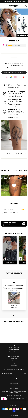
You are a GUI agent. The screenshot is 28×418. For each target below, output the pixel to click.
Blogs (14, 363)
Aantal (14, 56)
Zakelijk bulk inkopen (14, 349)
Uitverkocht (10, 262)
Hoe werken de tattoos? (14, 153)
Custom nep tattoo (14, 347)
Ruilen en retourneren (14, 354)
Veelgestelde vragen (14, 351)
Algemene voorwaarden (14, 356)
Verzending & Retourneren (14, 157)
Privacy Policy (14, 358)
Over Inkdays (14, 365)
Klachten (14, 361)
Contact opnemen (14, 345)
